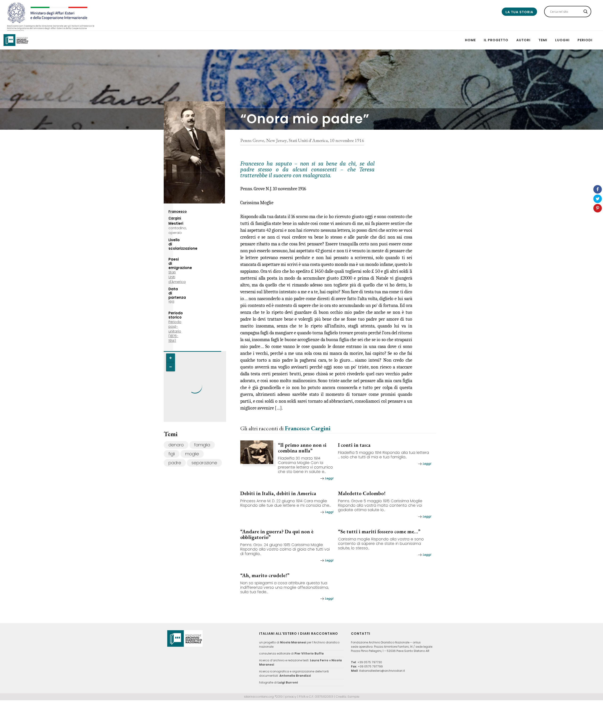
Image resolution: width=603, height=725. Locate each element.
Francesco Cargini (307, 428)
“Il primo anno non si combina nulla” (302, 448)
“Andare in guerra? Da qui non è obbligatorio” (277, 534)
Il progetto (496, 40)
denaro (176, 445)
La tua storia (519, 12)
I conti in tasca (354, 445)
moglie (192, 454)
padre (174, 463)
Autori (523, 40)
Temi (542, 40)
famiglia (202, 445)
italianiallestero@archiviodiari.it (382, 671)
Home (470, 40)
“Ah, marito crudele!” (264, 575)
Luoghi (562, 40)
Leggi (329, 478)
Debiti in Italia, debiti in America (278, 493)
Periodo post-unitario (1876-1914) (174, 331)
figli (171, 454)
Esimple (353, 696)
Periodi (585, 40)
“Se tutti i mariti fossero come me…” (379, 531)
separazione (204, 463)
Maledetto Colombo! (362, 493)
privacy (290, 696)
